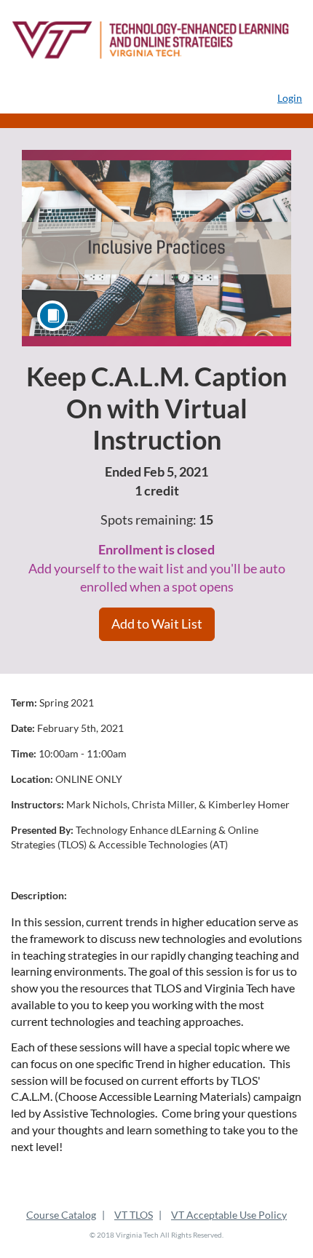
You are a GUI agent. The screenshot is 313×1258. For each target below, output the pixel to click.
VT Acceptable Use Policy (229, 1215)
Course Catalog (61, 1215)
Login (289, 98)
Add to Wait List (156, 624)
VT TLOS (133, 1215)
